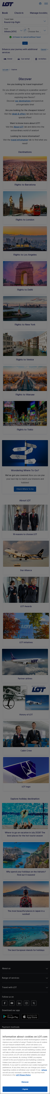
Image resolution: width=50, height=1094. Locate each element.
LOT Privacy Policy (23, 1075)
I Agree (25, 1089)
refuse (44, 1070)
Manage (25, 1082)
